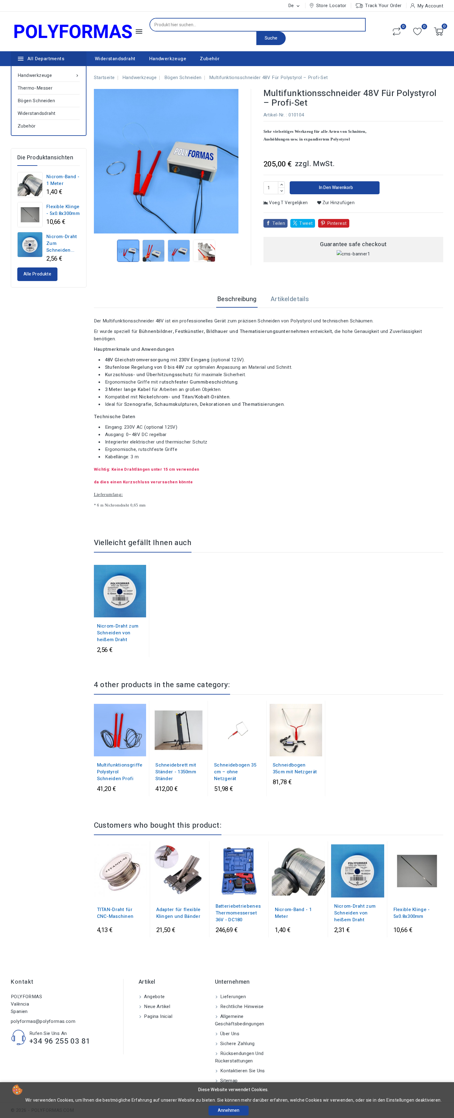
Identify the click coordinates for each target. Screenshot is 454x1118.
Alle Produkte (37, 274)
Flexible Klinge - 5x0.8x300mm (63, 210)
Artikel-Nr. (274, 114)
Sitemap (228, 1080)
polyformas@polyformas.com (43, 1021)
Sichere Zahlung (237, 1043)
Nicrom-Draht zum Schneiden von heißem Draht (118, 633)
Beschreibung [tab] (237, 299)
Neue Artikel (156, 1006)
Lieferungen (232, 996)
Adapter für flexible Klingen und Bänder (178, 913)
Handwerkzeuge (167, 58)
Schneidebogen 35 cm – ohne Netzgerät (235, 772)
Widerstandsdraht (115, 58)
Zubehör (210, 58)
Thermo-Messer (35, 88)
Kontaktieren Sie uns (242, 1070)
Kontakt (22, 982)
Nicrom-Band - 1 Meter (62, 180)
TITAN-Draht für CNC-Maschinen (115, 913)
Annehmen (228, 1110)
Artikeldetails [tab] (290, 299)
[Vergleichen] (396, 31)
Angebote (154, 996)
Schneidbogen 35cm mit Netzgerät (295, 768)
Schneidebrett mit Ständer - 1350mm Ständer (175, 772)
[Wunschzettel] (417, 31)
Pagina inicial (157, 1016)
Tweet (306, 223)
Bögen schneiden (36, 100)
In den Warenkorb (335, 187)
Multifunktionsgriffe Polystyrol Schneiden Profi (120, 772)
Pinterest (337, 223)
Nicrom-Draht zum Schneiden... (61, 243)
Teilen (278, 223)
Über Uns (229, 1033)
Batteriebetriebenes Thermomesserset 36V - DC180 (238, 913)
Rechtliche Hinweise (241, 1006)
